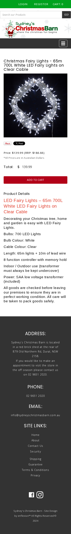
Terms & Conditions (35, 470)
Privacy (35, 475)
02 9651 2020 (35, 396)
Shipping (36, 459)
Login (22, 4)
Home (35, 435)
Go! (66, 14)
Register (41, 4)
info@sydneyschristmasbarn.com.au (35, 415)
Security (35, 451)
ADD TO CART (35, 180)
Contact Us (35, 446)
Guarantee (35, 464)
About (35, 440)
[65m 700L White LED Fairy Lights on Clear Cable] (35, 105)
